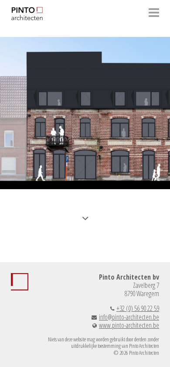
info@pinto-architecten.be (129, 317)
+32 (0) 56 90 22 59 (137, 308)
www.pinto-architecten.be (129, 325)
